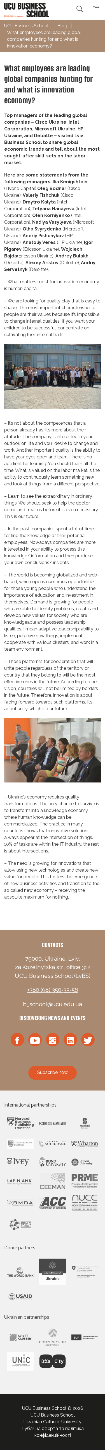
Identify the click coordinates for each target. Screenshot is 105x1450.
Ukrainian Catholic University (52, 1421)
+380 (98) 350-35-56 (52, 990)
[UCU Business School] (26, 9)
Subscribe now (52, 1072)
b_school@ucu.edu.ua (52, 1004)
